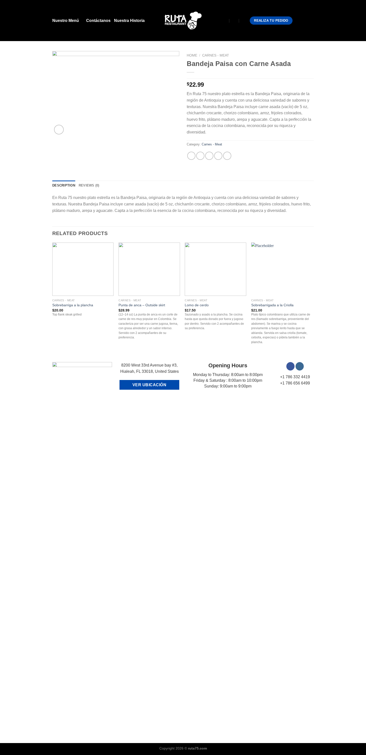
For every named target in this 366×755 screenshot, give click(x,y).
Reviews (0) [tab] (89, 185)
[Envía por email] (209, 156)
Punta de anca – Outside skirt (142, 305)
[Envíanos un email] (310, 20)
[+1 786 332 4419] (244, 20)
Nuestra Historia (129, 20)
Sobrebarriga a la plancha (72, 305)
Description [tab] (63, 185)
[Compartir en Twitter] (200, 156)
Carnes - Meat (215, 55)
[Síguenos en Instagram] (304, 20)
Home (192, 55)
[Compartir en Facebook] (191, 156)
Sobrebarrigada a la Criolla (272, 305)
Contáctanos (98, 20)
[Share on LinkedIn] (227, 156)
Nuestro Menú (65, 20)
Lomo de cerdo (197, 305)
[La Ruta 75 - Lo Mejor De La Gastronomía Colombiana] (183, 20)
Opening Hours (227, 365)
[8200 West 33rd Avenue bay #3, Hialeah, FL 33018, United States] (224, 20)
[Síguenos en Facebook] (298, 20)
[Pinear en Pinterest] (218, 156)
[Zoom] (59, 129)
